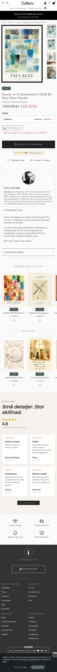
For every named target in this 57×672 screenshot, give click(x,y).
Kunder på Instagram (8, 622)
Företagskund (33, 634)
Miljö (30, 600)
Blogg (3, 617)
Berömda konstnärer (20, 102)
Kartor (3, 605)
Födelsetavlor (6, 600)
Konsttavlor (6, 102)
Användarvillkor (7, 630)
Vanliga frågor (33, 626)
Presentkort (30, 569)
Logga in (31, 617)
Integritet (4, 634)
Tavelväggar (5, 588)
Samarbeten (32, 596)
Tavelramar (5, 596)
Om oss (31, 588)
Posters (4, 592)
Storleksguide (13, 128)
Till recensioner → (28, 503)
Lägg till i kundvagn (30, 144)
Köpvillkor (5, 626)
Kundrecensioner (34, 592)
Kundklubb (32, 630)
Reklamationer (33, 638)
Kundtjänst (32, 622)
